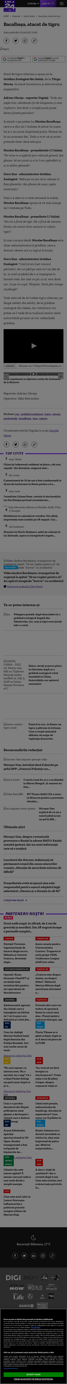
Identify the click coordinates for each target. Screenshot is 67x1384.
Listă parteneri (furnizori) (11, 1368)
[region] (33, 1346)
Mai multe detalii (35, 1327)
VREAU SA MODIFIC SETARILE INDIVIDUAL (33, 1379)
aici (27, 1339)
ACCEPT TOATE (33, 1374)
